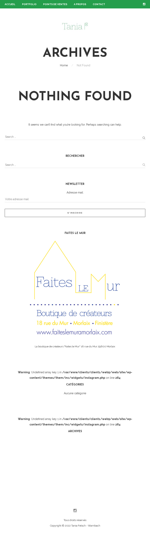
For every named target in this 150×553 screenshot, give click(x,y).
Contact (99, 4)
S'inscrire (75, 213)
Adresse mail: (75, 192)
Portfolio (29, 4)
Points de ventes (55, 4)
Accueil (10, 4)
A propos (80, 4)
